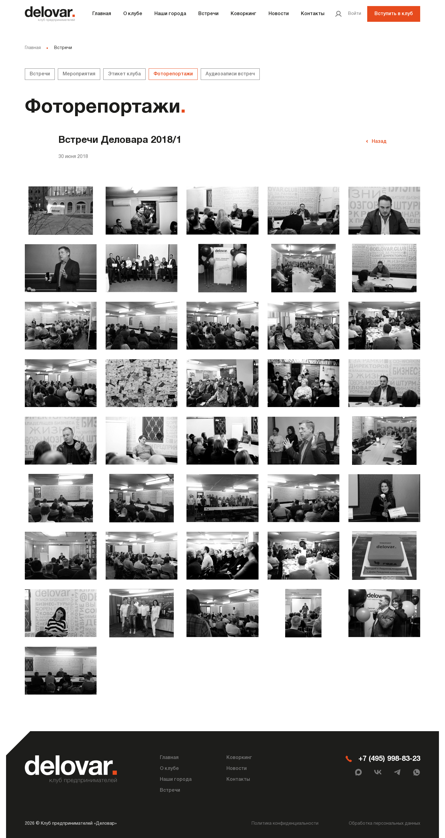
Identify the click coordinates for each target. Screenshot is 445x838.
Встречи (208, 14)
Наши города (170, 14)
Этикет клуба (124, 74)
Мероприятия (79, 74)
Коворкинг (243, 14)
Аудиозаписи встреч (230, 74)
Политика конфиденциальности (285, 824)
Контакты (313, 14)
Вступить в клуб (393, 14)
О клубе (132, 14)
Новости (279, 14)
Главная (101, 14)
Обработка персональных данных (384, 824)
